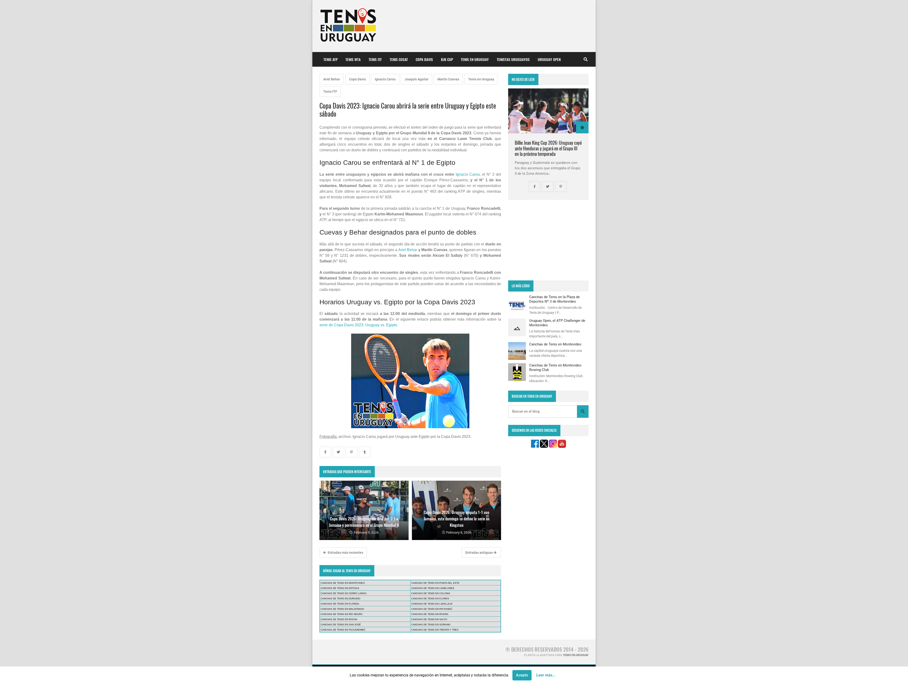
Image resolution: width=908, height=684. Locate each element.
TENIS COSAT (399, 59)
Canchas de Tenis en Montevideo (555, 344)
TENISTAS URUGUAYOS (513, 59)
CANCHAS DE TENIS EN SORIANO (430, 624)
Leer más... (546, 675)
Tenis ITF (330, 91)
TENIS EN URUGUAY (475, 59)
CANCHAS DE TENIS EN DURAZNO (340, 598)
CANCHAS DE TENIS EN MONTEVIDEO (343, 583)
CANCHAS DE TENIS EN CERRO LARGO (344, 593)
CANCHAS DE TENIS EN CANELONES (432, 588)
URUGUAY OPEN (549, 59)
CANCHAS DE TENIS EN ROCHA (339, 619)
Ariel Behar (331, 79)
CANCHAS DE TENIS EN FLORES (430, 598)
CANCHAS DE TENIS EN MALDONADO (342, 609)
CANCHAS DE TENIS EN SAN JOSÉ (341, 624)
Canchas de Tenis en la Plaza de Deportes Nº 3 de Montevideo (554, 299)
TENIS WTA (353, 59)
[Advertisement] (548, 240)
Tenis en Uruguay (481, 79)
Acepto (522, 675)
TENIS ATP (330, 59)
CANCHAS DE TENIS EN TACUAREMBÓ (343, 629)
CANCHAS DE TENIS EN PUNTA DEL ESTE (435, 583)
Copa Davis (357, 79)
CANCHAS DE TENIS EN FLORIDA (340, 603)
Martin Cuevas (448, 79)
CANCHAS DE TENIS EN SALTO (429, 619)
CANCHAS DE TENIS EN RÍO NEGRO (341, 614)
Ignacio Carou (385, 79)
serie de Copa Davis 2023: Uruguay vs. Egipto (358, 325)
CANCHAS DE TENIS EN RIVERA (429, 614)
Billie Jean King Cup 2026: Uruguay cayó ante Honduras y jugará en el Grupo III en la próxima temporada (548, 148)
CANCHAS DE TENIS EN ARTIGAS (340, 588)
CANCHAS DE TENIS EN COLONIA (430, 593)
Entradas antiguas (479, 552)
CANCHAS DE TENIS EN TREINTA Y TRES (434, 629)
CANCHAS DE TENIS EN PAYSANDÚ (431, 609)
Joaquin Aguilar (416, 79)
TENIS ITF (375, 59)
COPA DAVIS (424, 59)
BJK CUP (447, 59)
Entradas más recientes (345, 552)
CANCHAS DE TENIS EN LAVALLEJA (432, 603)
